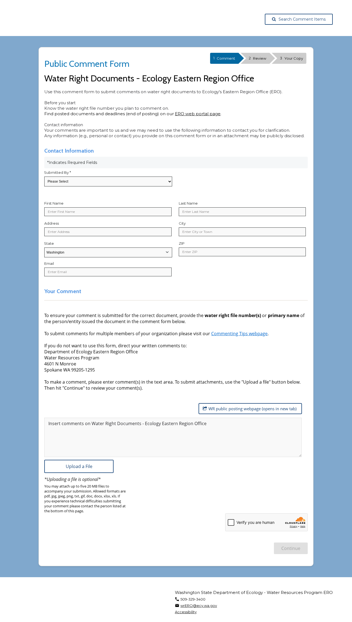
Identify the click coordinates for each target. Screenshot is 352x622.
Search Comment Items (302, 19)
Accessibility (186, 612)
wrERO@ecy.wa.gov (198, 605)
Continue (290, 548)
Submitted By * (57, 172)
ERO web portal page (198, 113)
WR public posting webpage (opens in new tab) (252, 408)
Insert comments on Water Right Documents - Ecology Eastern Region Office (127, 423)
